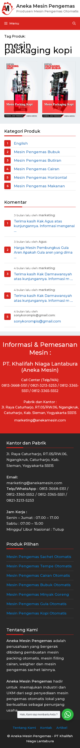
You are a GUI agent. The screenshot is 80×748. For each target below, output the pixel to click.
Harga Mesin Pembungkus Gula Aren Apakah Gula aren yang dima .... (43, 252)
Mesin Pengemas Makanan (39, 186)
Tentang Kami (24, 728)
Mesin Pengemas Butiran (37, 160)
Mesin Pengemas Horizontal (40, 177)
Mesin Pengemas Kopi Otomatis (36, 613)
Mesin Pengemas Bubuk (37, 152)
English (21, 143)
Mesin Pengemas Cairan (36, 169)
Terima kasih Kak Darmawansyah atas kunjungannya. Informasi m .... (43, 276)
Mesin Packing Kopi (19, 104)
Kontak (46, 728)
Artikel (61, 728)
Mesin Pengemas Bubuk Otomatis (38, 585)
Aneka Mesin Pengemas (45, 6)
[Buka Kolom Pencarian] (74, 23)
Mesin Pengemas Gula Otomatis (36, 604)
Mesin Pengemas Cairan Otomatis (38, 575)
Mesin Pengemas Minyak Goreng (37, 594)
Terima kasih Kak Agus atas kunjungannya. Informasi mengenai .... (44, 226)
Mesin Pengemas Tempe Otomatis (39, 566)
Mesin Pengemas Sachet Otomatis (38, 557)
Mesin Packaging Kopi (59, 104)
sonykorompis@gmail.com (37, 321)
